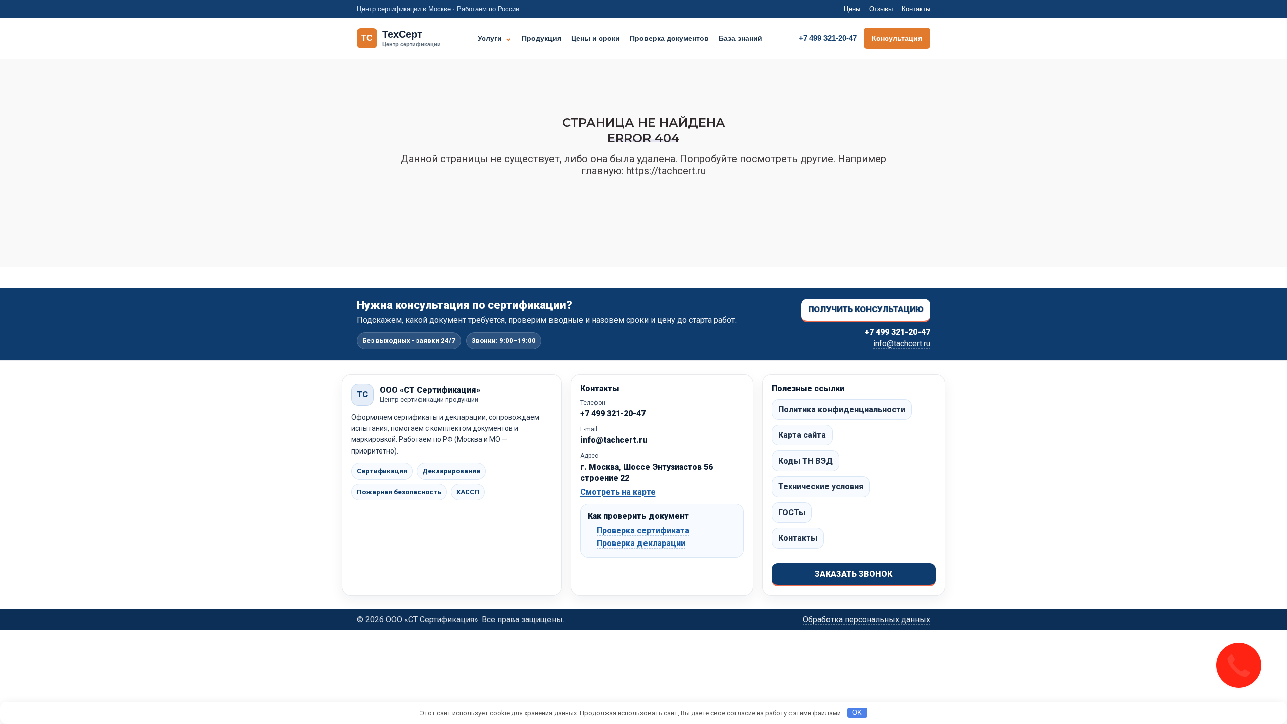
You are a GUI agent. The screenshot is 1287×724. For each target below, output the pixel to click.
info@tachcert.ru (901, 343)
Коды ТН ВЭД (805, 461)
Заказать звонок (853, 574)
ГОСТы (791, 512)
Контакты (916, 9)
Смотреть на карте (618, 492)
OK (857, 712)
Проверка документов (669, 38)
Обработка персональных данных (866, 619)
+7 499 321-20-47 (828, 38)
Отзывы (881, 9)
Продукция (541, 38)
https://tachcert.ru (666, 171)
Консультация (897, 38)
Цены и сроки (595, 38)
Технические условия (820, 486)
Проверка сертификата (643, 530)
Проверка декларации (641, 543)
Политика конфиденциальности (841, 409)
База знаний (740, 38)
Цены (852, 9)
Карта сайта (802, 435)
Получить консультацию (865, 309)
